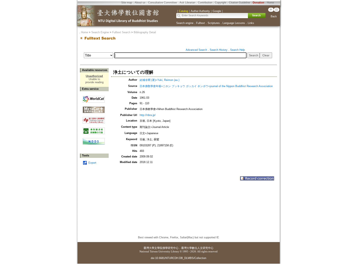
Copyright (220, 2)
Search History (218, 49)
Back (274, 16)
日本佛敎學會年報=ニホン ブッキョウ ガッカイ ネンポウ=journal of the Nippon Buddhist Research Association (206, 86)
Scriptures (214, 23)
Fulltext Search (121, 32)
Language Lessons (234, 23)
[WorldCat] (94, 98)
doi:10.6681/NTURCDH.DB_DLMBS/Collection (178, 258)
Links (251, 23)
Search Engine (100, 32)
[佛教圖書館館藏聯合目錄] (94, 129)
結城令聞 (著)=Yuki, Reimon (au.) (159, 80)
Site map (126, 2)
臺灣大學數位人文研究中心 (197, 247)
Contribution (205, 2)
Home (270, 2)
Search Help (237, 49)
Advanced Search (196, 49)
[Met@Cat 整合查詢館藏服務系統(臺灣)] (94, 108)
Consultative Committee (162, 2)
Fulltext (200, 23)
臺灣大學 (149, 247)
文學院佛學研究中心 (166, 247)
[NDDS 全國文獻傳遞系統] (94, 143)
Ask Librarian (187, 2)
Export (92, 162)
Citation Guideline (239, 2)
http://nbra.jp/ (148, 115)
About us (140, 2)
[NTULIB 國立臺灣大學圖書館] (94, 119)
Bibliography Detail (145, 32)
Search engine (184, 23)
